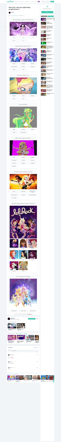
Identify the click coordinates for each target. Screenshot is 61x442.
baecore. (11, 367)
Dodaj (52, 1)
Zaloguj (47, 1)
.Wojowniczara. (12, 354)
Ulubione (21, 15)
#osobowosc (25, 333)
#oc (22, 333)
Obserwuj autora (32, 318)
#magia (20, 333)
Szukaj (43, 1)
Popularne (17, 1)
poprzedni (44, 16)
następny (51, 16)
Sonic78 (11, 361)
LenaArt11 (12, 12)
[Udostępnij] (5, 30)
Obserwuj (15, 15)
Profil (37, 318)
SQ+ (38, 1)
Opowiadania (34, 1)
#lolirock (17, 333)
